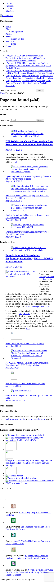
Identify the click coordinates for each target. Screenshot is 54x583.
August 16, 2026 (13, 150)
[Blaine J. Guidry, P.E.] (13, 565)
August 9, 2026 (12, 220)
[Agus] (13, 536)
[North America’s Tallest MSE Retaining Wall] (14, 379)
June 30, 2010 (12, 368)
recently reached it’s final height (46, 277)
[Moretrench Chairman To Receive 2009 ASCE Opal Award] (14, 476)
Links (13, 44)
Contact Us (10, 46)
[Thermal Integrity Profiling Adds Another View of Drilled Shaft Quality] (29, 227)
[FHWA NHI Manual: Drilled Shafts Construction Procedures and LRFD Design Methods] (29, 358)
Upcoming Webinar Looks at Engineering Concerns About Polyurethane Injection (28, 177)
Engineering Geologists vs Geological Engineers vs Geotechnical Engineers (27, 556)
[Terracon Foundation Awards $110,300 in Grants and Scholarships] (26, 435)
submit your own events (14, 419)
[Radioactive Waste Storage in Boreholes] (30, 483)
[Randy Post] (13, 508)
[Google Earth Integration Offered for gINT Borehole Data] (21, 390)
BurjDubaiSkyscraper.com (37, 306)
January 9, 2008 (13, 386)
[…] (15, 162)
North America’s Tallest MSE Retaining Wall (25, 383)
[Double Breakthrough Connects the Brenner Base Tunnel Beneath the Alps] (29, 210)
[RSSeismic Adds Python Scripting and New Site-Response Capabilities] (29, 191)
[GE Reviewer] (13, 522)
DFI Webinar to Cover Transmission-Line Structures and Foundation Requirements (29, 143)
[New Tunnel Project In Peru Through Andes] (16, 339)
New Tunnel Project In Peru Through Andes (25, 343)
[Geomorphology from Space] (9, 458)
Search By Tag (17, 39)
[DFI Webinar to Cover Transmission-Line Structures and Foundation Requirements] (29, 136)
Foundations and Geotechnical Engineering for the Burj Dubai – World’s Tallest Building (29, 258)
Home (8, 26)
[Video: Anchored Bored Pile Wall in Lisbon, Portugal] (11, 449)
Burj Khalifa (24, 313)
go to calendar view (36, 419)
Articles (9, 34)
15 (21, 267)
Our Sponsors (17, 31)
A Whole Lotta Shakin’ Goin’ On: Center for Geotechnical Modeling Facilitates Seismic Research (29, 572)
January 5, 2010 (13, 267)
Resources (10, 41)
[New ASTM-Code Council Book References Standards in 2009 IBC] (30, 440)
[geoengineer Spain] (13, 551)
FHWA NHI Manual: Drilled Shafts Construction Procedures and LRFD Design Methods (27, 364)
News (8, 36)
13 (19, 346)
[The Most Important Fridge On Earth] (11, 473)
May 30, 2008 (12, 346)
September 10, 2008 (14, 400)
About (8, 29)
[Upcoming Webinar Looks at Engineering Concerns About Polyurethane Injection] (29, 171)
